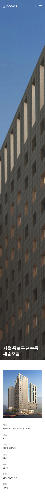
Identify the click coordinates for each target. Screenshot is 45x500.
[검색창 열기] (35, 6)
